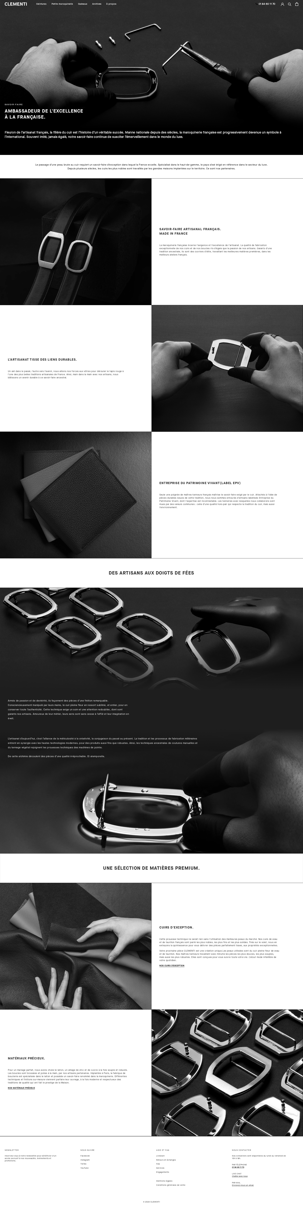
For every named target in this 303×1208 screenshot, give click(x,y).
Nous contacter (241, 1150)
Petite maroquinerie (62, 4)
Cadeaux (82, 4)
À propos (111, 4)
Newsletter (12, 1150)
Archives (97, 4)
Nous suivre (87, 1150)
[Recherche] (289, 4)
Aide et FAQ (162, 1150)
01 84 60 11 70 (267, 4)
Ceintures (41, 4)
